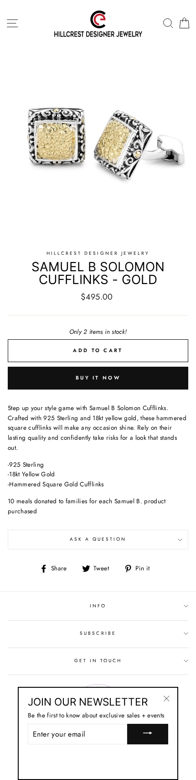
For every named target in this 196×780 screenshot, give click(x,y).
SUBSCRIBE (98, 633)
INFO (98, 605)
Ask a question (98, 539)
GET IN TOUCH (98, 660)
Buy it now (98, 377)
